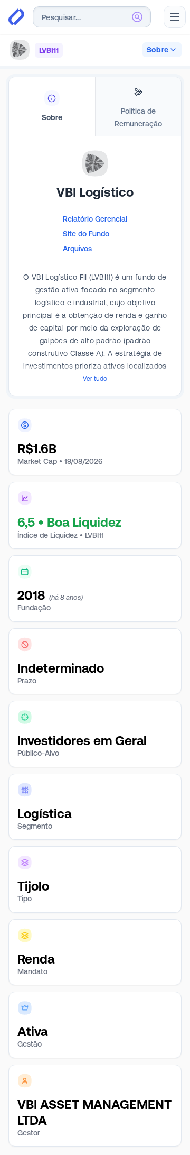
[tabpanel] (95, 282)
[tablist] (95, 106)
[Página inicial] (16, 16)
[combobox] (92, 17)
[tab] (52, 106)
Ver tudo (95, 378)
